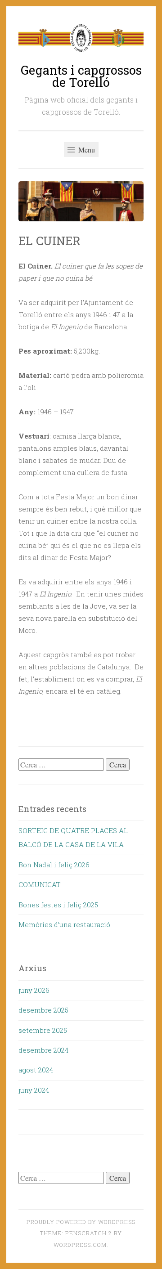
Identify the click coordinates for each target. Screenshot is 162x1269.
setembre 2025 (42, 1030)
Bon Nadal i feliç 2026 (54, 864)
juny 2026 (34, 990)
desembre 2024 (43, 1049)
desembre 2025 (43, 1009)
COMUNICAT (39, 884)
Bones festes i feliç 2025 (58, 904)
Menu (85, 149)
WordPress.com (80, 1244)
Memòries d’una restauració (64, 924)
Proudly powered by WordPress (81, 1221)
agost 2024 (35, 1069)
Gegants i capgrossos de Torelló (81, 76)
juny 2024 (33, 1089)
